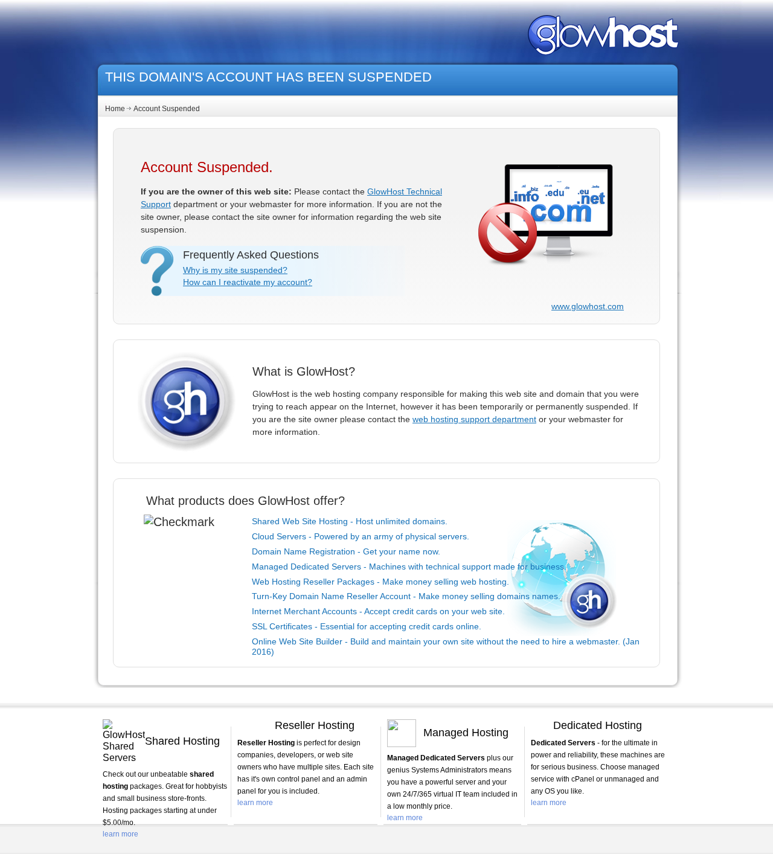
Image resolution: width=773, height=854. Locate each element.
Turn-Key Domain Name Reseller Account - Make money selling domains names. (406, 596)
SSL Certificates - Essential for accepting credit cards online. (366, 626)
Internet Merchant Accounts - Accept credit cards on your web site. (378, 611)
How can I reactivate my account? (247, 282)
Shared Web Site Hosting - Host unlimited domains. (349, 521)
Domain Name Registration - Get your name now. (346, 551)
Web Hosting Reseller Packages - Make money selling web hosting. (380, 581)
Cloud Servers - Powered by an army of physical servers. (360, 536)
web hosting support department (474, 419)
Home (115, 108)
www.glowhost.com (587, 306)
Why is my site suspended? (235, 270)
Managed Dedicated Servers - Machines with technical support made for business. (409, 566)
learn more (120, 834)
